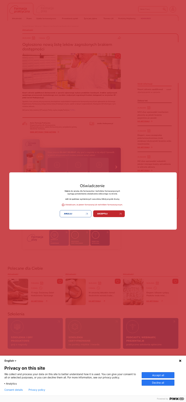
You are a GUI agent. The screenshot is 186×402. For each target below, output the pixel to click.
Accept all (158, 375)
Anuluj (68, 214)
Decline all (158, 382)
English (9, 360)
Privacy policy (37, 389)
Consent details (13, 389)
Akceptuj (102, 214)
